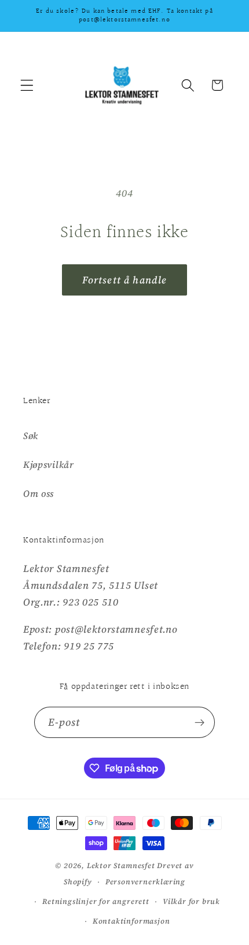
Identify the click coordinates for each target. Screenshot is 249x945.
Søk (30, 435)
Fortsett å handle (124, 280)
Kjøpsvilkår (48, 464)
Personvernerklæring (145, 882)
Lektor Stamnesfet (121, 865)
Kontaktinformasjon (131, 921)
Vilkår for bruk (191, 901)
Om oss (38, 493)
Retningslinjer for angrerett (95, 901)
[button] (27, 85)
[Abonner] (200, 722)
